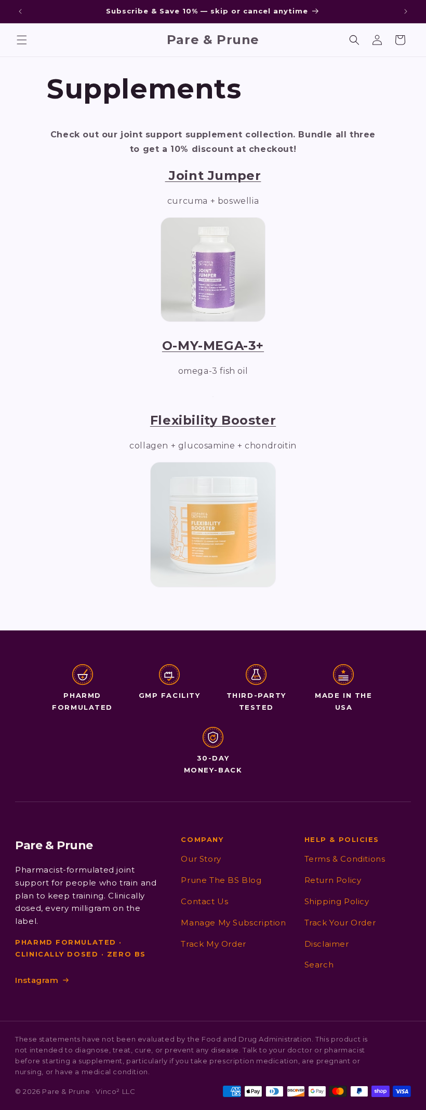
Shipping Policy (336, 901)
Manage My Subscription (233, 923)
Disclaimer (326, 944)
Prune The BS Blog (221, 880)
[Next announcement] (405, 11)
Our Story (201, 859)
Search (319, 965)
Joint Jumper (213, 175)
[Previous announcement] (20, 11)
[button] (21, 40)
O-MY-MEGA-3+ (213, 345)
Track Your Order (340, 923)
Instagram (36, 980)
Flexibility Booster (213, 420)
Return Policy (333, 880)
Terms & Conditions (344, 859)
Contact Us (204, 901)
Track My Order (213, 944)
